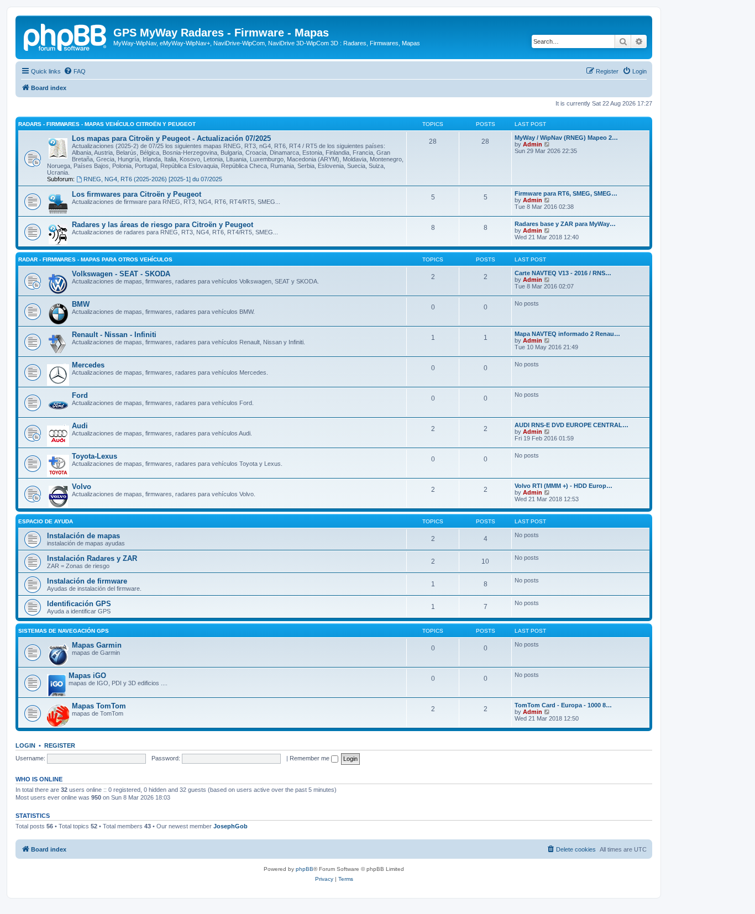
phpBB (304, 869)
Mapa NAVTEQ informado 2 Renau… (567, 333)
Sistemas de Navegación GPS (63, 631)
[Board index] (65, 36)
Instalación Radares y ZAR (92, 558)
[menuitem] (75, 71)
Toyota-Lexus (94, 456)
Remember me (310, 758)
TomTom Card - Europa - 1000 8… (563, 705)
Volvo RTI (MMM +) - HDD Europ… (563, 485)
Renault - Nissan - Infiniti (114, 334)
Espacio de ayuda (45, 521)
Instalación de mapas (83, 536)
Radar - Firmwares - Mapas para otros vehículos (95, 259)
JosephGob (230, 826)
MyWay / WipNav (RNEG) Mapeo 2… (566, 137)
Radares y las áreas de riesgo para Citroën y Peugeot (162, 224)
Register (59, 745)
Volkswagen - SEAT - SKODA (121, 274)
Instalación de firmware (87, 581)
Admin (532, 144)
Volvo (81, 486)
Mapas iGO (87, 675)
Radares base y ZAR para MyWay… (565, 223)
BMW (81, 304)
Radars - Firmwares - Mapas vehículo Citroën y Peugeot (107, 124)
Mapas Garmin (97, 645)
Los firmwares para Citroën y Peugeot (136, 194)
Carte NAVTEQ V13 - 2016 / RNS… (563, 273)
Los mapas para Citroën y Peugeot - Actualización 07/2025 (171, 138)
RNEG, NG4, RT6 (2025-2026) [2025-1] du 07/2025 (152, 179)
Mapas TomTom (99, 706)
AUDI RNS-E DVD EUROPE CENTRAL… (571, 425)
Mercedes (88, 365)
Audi (80, 426)
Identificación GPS (79, 604)
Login (25, 745)
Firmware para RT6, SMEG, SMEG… (566, 193)
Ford (80, 395)
